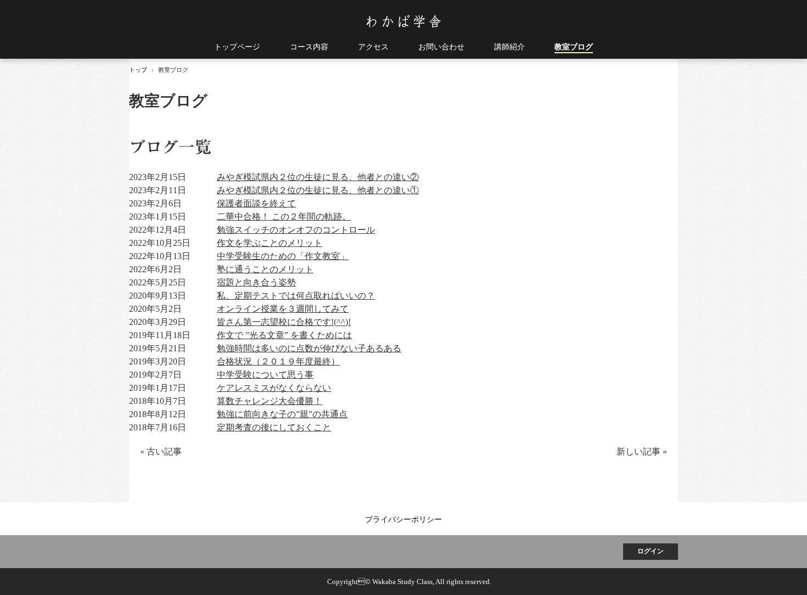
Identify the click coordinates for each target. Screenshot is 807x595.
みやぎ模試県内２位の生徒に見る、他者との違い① (318, 190)
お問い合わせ (441, 47)
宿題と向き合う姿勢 (256, 282)
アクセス (373, 47)
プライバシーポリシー (403, 519)
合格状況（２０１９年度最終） (278, 361)
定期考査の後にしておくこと (274, 427)
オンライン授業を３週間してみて (283, 308)
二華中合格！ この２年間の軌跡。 (284, 216)
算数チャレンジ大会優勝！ (269, 401)
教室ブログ (573, 47)
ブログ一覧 (170, 147)
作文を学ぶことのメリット (269, 243)
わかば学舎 (403, 21)
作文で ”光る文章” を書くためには (284, 335)
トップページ (237, 47)
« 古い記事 (161, 451)
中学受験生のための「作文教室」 (283, 256)
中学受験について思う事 (265, 374)
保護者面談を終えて (256, 203)
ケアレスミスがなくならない (274, 387)
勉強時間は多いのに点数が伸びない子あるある (309, 348)
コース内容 (309, 47)
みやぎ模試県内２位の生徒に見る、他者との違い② (318, 177)
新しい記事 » (642, 451)
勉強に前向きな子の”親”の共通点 (282, 414)
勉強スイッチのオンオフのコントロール (296, 229)
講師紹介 (509, 47)
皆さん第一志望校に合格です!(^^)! (284, 322)
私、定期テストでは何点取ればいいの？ (296, 295)
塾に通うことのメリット (265, 269)
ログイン (650, 551)
